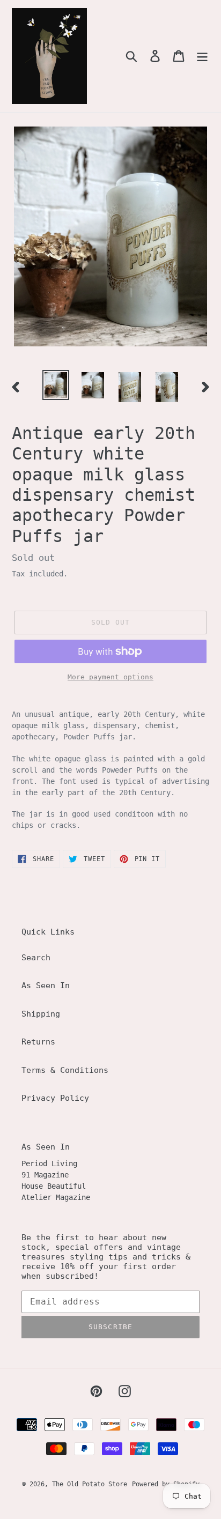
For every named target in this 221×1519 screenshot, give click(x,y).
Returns (38, 1042)
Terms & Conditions (64, 1070)
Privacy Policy (55, 1098)
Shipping (40, 1014)
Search (35, 957)
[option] (56, 385)
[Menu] (202, 56)
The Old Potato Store (89, 1484)
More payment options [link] (110, 677)
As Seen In (45, 985)
